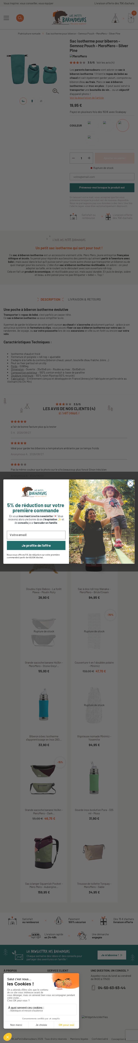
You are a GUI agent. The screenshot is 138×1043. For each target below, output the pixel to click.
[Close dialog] (130, 484)
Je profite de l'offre (36, 545)
